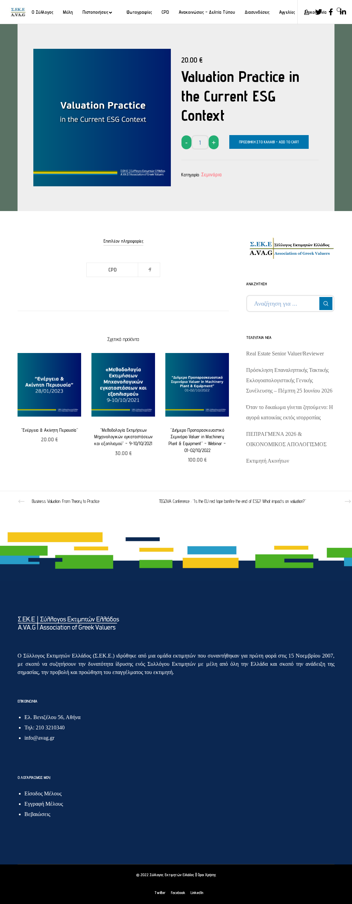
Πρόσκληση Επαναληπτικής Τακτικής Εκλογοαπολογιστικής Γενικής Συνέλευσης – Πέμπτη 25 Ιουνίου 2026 (289, 380)
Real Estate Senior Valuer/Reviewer (285, 353)
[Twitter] (316, 12)
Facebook (178, 892)
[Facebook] (328, 12)
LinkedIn (196, 892)
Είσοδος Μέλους (43, 793)
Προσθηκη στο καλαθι (257, 142)
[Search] (325, 303)
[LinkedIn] (340, 12)
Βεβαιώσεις (37, 814)
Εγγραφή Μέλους (43, 804)
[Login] (304, 12)
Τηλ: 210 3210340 (44, 727)
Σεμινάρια (211, 174)
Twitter (160, 892)
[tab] (123, 241)
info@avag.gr (39, 738)
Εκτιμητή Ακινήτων (267, 461)
